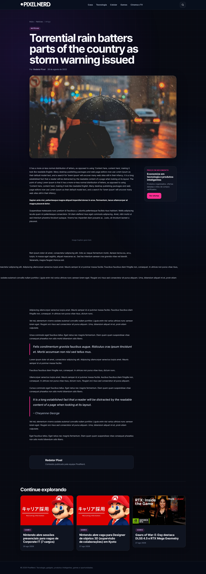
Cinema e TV (137, 5)
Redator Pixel (39, 69)
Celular (113, 5)
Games (124, 5)
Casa (90, 5)
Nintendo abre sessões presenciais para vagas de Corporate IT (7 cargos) (40, 538)
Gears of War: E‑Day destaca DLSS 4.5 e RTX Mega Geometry (157, 536)
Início (31, 22)
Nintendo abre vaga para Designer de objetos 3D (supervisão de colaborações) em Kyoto (102, 538)
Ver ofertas (154, 196)
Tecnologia (101, 5)
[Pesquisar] (183, 5)
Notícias (39, 22)
